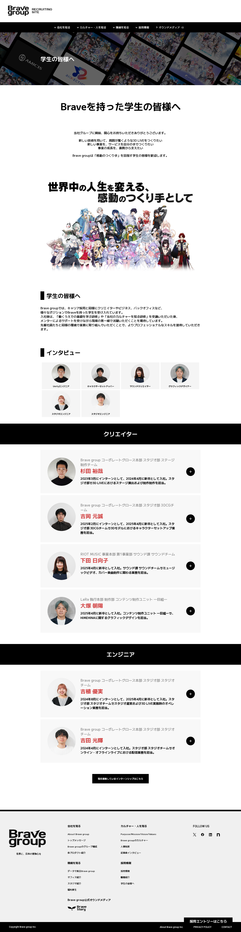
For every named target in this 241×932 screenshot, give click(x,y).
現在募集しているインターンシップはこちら (120, 778)
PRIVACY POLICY (202, 927)
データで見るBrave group (81, 870)
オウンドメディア (169, 27)
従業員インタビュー (131, 852)
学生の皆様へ (127, 883)
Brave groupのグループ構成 (82, 846)
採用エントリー (208, 921)
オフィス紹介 (74, 877)
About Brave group (78, 834)
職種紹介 (125, 877)
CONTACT (227, 927)
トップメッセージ (77, 840)
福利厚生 (72, 889)
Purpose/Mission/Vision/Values (138, 834)
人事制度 (125, 846)
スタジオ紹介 (74, 883)
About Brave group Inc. (171, 927)
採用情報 (125, 870)
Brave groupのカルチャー (134, 840)
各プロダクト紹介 (77, 852)
